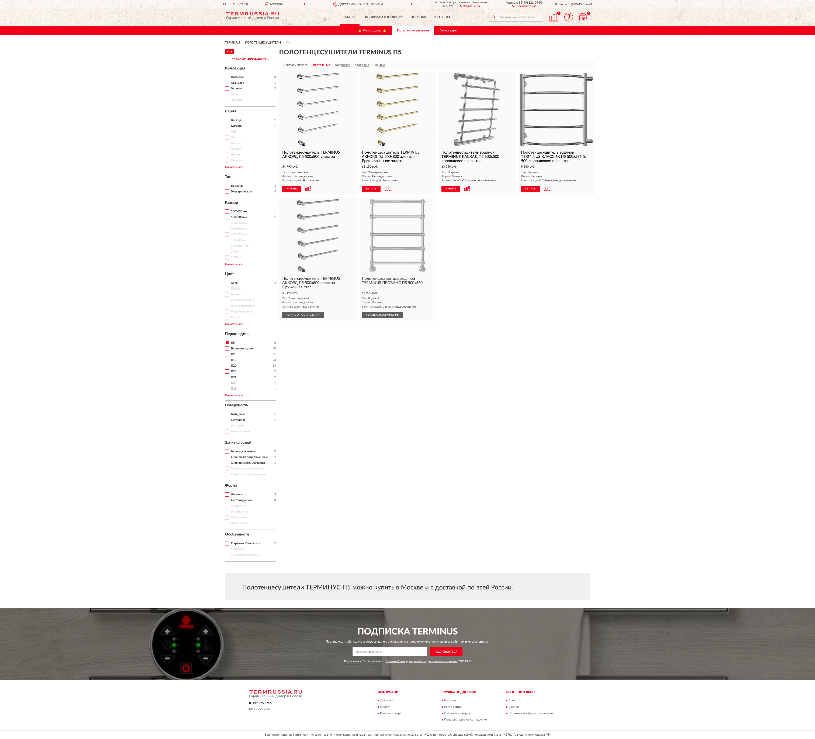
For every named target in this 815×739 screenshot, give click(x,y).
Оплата (385, 706)
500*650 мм (239, 211)
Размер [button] (231, 203)
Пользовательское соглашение (465, 719)
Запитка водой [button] (238, 443)
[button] (524, 5)
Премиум (237, 77)
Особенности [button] (237, 534)
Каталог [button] (349, 17)
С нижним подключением (248, 462)
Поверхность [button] (236, 405)
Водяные (237, 185)
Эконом (236, 88)
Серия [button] (230, 111)
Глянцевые (238, 414)
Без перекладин (242, 348)
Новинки (418, 17)
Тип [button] (228, 177)
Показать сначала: (295, 65)
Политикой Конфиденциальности (406, 661)
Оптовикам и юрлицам (383, 17)
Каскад (236, 120)
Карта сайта (452, 706)
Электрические (241, 191)
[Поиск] (493, 17)
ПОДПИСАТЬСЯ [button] (446, 651)
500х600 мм (239, 217)
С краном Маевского (245, 543)
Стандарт (237, 82)
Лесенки (237, 494)
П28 (233, 388)
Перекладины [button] (237, 334)
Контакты (441, 17)
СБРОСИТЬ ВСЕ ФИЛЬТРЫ (250, 59)
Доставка (386, 700)
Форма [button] (231, 485)
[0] (583, 17)
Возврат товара (390, 713)
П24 (233, 377)
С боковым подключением (249, 457)
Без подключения (243, 451)
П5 (233, 342)
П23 (233, 383)
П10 (233, 360)
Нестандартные (242, 500)
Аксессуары (448, 30)
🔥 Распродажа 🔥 (372, 30)
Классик (237, 125)
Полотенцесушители (413, 30)
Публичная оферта (457, 713)
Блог (512, 700)
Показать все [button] (234, 167)
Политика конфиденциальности (531, 713)
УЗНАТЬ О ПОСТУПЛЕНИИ (303, 315)
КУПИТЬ (292, 188)
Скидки (514, 706)
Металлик (238, 419)
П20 (233, 365)
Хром (234, 282)
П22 (233, 371)
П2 (233, 354)
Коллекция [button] (235, 68)
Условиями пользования (443, 661)
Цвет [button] (229, 274)
